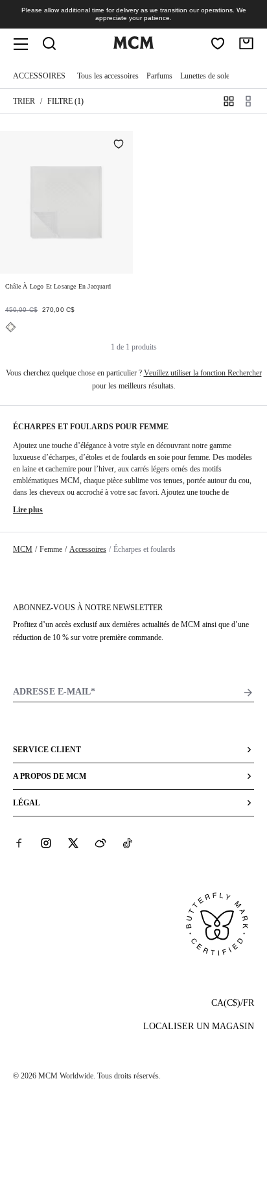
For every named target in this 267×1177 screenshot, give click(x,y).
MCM (22, 549)
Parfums (159, 75)
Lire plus (28, 509)
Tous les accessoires (108, 75)
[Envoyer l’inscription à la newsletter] (248, 692)
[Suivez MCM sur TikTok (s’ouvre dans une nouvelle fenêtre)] (128, 843)
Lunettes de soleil (206, 75)
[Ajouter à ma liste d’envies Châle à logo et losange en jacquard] (118, 145)
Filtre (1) (65, 101)
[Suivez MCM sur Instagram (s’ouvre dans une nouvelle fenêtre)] (46, 843)
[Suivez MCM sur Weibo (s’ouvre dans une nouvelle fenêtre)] (100, 843)
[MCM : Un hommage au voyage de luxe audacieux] (133, 46)
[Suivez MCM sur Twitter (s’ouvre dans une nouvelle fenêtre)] (73, 843)
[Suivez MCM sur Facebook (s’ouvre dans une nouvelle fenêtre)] (19, 843)
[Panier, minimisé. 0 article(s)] (246, 43)
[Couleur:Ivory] (10, 327)
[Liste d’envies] (218, 43)
